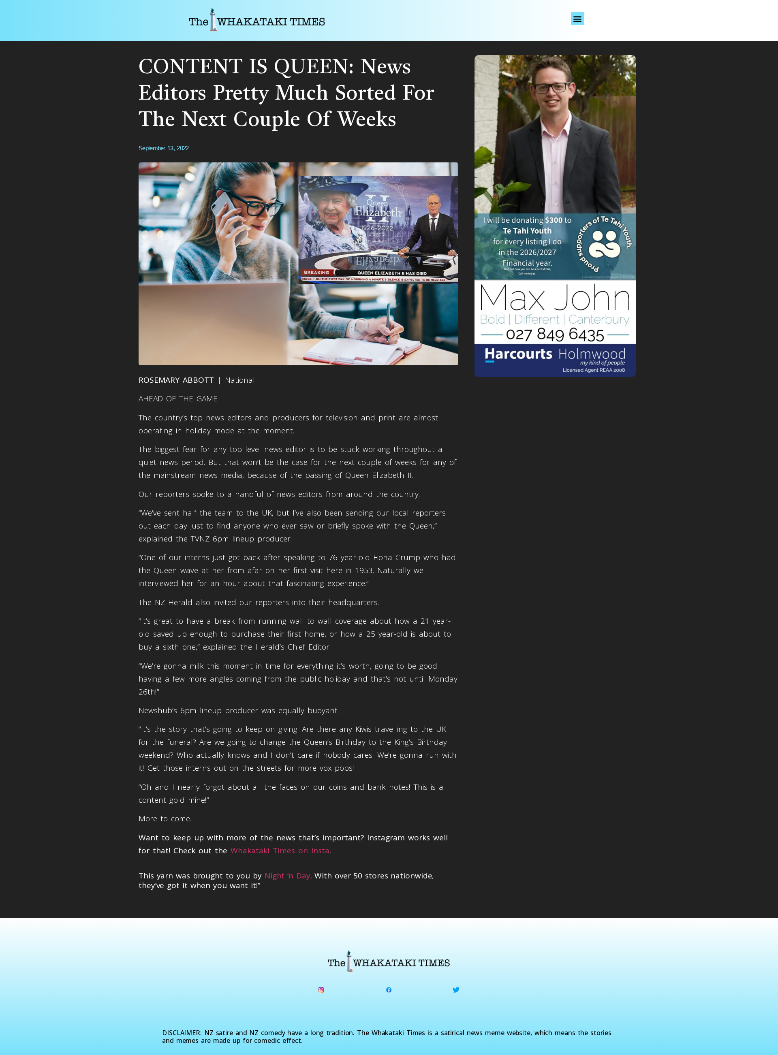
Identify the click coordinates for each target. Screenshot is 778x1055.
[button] (577, 18)
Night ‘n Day (287, 875)
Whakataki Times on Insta (280, 850)
